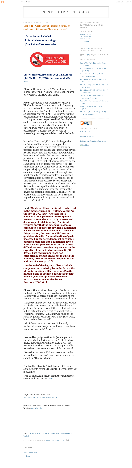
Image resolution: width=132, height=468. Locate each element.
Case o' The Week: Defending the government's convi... (91, 96)
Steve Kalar (85, 34)
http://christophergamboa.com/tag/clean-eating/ (40, 397)
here (26, 81)
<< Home (26, 456)
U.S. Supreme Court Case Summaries (93, 141)
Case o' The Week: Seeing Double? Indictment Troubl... (92, 75)
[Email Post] (67, 440)
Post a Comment (31, 452)
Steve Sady (85, 39)
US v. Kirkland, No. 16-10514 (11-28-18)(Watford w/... (93, 80)
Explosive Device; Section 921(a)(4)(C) (43, 433)
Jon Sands (84, 41)
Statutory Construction (65, 433)
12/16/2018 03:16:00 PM (55, 440)
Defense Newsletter (86, 136)
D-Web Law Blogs (86, 132)
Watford (26, 436)
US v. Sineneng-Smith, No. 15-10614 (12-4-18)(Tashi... (93, 69)
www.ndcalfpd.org (37, 408)
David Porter (85, 36)
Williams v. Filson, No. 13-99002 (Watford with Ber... (91, 107)
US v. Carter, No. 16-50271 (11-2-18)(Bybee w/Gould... (93, 113)
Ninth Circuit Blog (66, 12)
